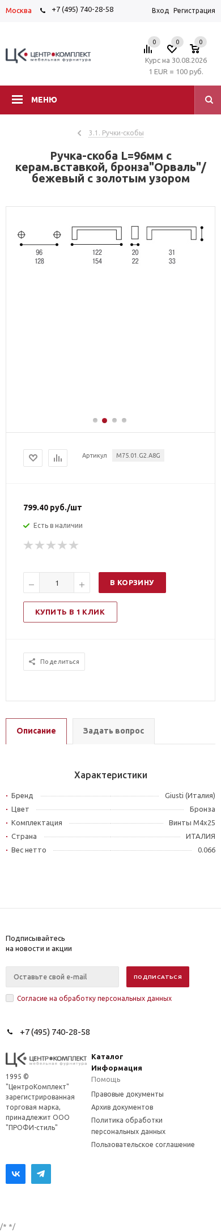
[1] (29, 545)
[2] (40, 545)
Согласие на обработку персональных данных (94, 998)
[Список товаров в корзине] (200, 52)
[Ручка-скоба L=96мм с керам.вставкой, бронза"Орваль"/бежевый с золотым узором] (110, 268)
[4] (63, 545)
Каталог (107, 1056)
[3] (51, 545)
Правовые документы (127, 1094)
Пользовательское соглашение (143, 1144)
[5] (74, 545)
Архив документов (122, 1107)
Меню (44, 99)
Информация (116, 1068)
